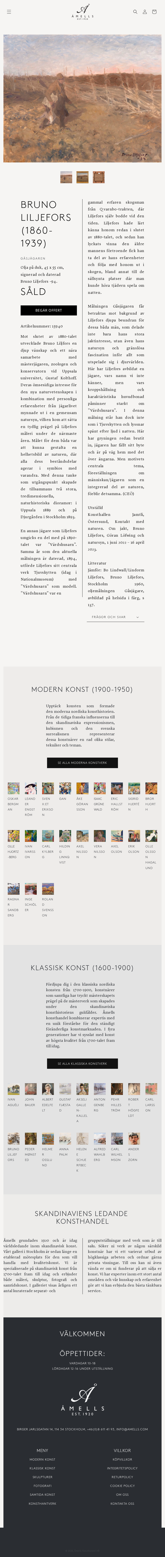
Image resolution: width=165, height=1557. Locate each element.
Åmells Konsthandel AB (86, 1547)
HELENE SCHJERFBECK (81, 1160)
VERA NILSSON (99, 852)
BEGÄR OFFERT (48, 310)
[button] (9, 12)
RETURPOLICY (122, 1477)
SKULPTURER (43, 1477)
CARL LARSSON (150, 1105)
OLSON (116, 852)
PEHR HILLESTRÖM (116, 1105)
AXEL (80, 846)
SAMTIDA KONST (42, 1495)
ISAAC (98, 799)
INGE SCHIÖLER (31, 905)
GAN (62, 799)
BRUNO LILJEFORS (13, 1155)
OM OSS (122, 1495)
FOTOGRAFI (43, 1486)
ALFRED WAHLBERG (100, 1155)
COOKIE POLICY (122, 1486)
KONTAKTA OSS (122, 1504)
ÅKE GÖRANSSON (82, 804)
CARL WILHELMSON (117, 1155)
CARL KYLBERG (48, 852)
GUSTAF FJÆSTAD (65, 1105)
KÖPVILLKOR (122, 1459)
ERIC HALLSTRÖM (117, 804)
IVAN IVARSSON (30, 852)
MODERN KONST (42, 1459)
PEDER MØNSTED (30, 1155)
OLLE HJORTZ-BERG (13, 852)
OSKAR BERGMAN (13, 804)
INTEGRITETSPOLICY (122, 1468)
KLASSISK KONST (42, 1468)
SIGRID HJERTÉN (133, 804)
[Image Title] (82, 1399)
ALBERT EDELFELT (47, 1105)
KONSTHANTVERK (43, 1504)
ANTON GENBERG (99, 1105)
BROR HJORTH (150, 804)
